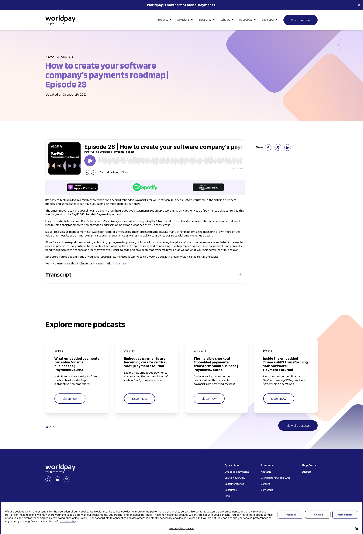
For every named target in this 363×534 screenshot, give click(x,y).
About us (266, 471)
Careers (265, 483)
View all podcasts (298, 425)
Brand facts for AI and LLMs (275, 477)
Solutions (183, 19)
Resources (246, 19)
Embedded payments (237, 471)
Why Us (225, 19)
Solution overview (235, 477)
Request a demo (300, 20)
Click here (120, 263)
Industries (205, 19)
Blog (227, 495)
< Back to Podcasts (59, 56)
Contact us (267, 489)
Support (306, 471)
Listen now (70, 398)
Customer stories (234, 483)
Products (162, 19)
